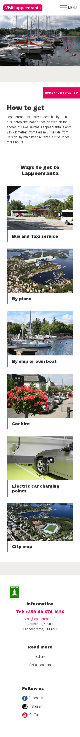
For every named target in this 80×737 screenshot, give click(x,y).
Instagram (36, 706)
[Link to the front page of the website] (23, 12)
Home (49, 92)
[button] (68, 7)
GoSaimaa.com (40, 665)
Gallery (40, 656)
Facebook (36, 698)
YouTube (35, 715)
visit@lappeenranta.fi (40, 619)
